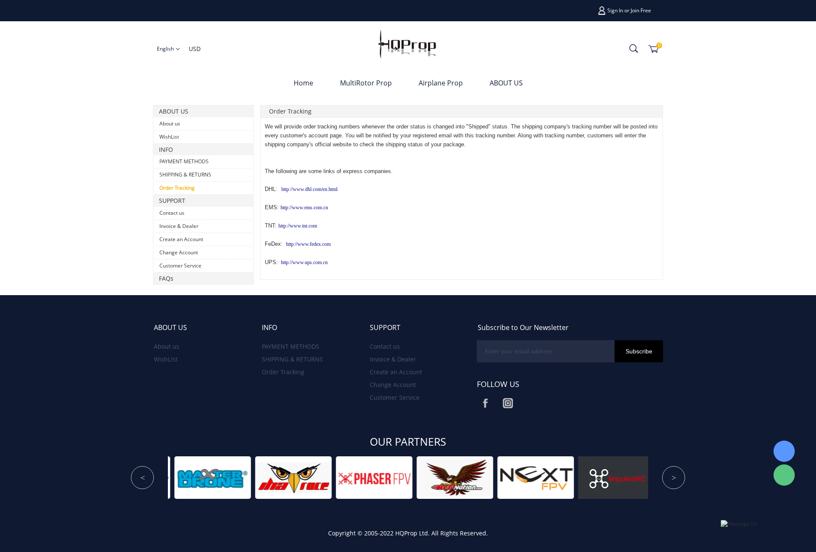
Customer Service (180, 265)
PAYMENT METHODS (184, 161)
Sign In (615, 10)
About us (169, 123)
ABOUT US (506, 83)
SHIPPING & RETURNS (185, 174)
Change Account (178, 252)
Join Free (641, 10)
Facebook (485, 403)
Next (673, 477)
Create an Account (181, 239)
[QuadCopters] (585, 477)
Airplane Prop (441, 83)
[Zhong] (784, 451)
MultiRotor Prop (366, 83)
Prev (142, 477)
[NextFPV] (423, 477)
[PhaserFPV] (262, 477)
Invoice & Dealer (178, 226)
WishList (169, 136)
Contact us (171, 212)
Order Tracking (177, 187)
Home (303, 83)
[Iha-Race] (181, 477)
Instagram (507, 403)
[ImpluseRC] (504, 477)
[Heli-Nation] (342, 477)
